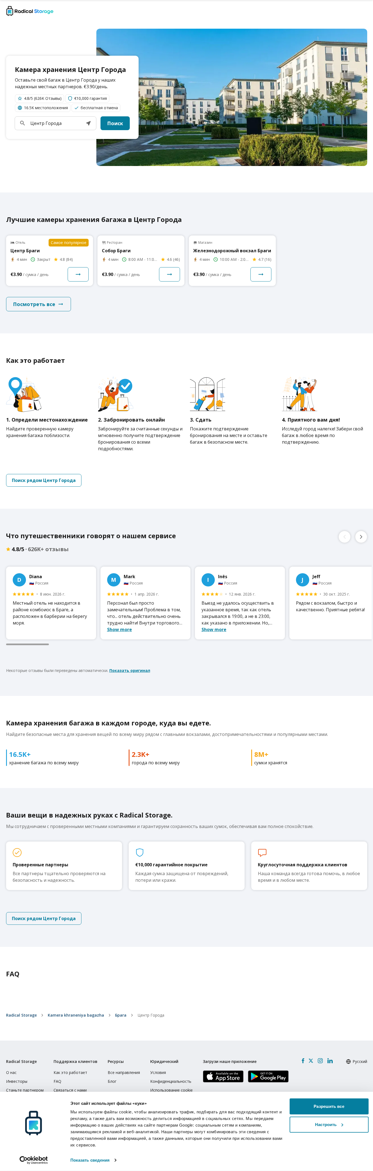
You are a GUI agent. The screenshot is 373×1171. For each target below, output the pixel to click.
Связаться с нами (70, 1090)
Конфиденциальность (170, 1081)
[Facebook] (303, 1060)
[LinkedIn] (330, 1060)
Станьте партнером (25, 1090)
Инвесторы (16, 1081)
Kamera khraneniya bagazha (76, 1015)
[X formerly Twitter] (311, 1061)
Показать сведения (90, 1160)
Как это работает (70, 1072)
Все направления (124, 1072)
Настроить (326, 1124)
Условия (158, 1072)
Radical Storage (21, 1015)
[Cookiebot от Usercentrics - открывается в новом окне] (33, 1160)
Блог (112, 1081)
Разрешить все (329, 1106)
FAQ (57, 1081)
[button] (88, 123)
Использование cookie (171, 1090)
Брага (120, 1015)
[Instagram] (320, 1060)
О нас (11, 1072)
